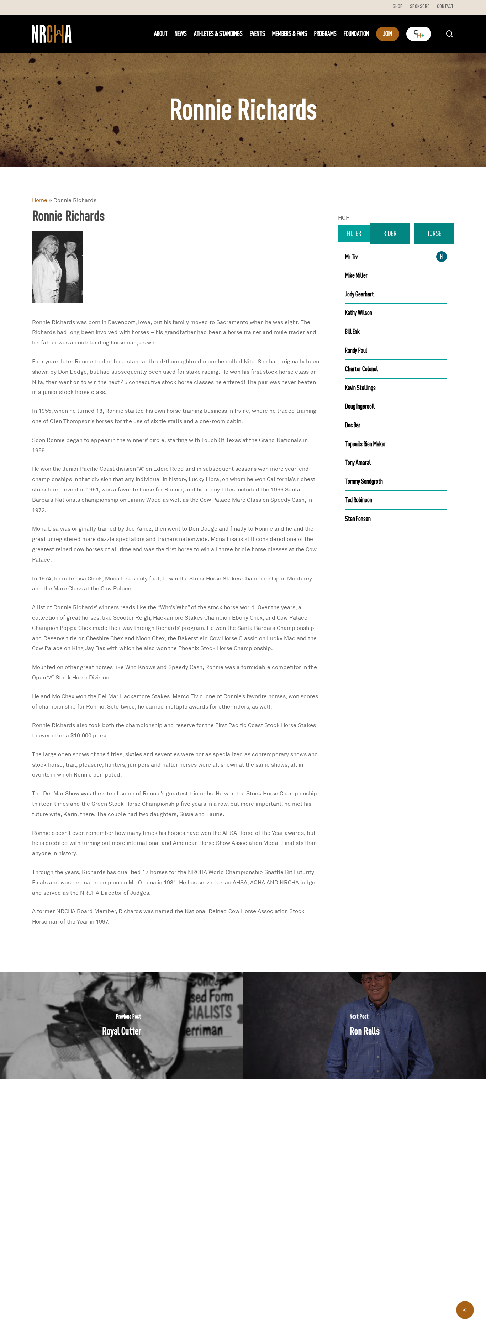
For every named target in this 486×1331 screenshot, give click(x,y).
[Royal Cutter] (121, 1025)
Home (39, 200)
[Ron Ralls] (364, 1025)
